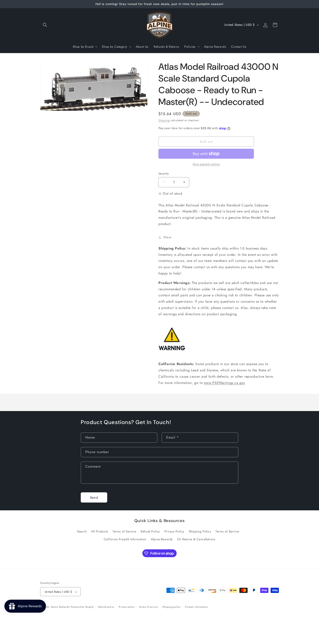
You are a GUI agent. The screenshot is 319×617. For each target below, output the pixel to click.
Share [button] (167, 237)
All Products (99, 531)
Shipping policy (171, 607)
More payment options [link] (206, 164)
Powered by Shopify (82, 607)
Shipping (164, 120)
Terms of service (148, 607)
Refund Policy (150, 531)
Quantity (163, 173)
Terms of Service (124, 531)
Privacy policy (127, 607)
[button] (45, 25)
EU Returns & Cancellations (196, 539)
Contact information (196, 607)
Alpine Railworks (60, 607)
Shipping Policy (200, 531)
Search (82, 531)
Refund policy (106, 607)
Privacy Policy (174, 531)
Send (94, 497)
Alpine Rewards (162, 539)
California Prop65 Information (125, 539)
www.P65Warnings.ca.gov (224, 382)
